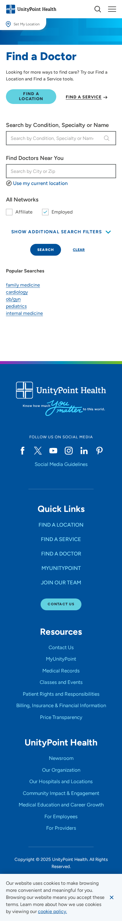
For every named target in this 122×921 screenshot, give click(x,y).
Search (45, 250)
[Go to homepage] (31, 9)
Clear (79, 250)
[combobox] (54, 138)
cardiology (17, 292)
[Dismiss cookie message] (111, 897)
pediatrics (16, 306)
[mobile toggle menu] (97, 9)
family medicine (23, 285)
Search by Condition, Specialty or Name (57, 125)
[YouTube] (53, 451)
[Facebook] (22, 451)
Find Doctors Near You (35, 158)
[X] (38, 451)
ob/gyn (13, 299)
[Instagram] (69, 451)
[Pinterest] (99, 451)
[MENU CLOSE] (112, 9)
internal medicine (24, 313)
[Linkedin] (84, 451)
